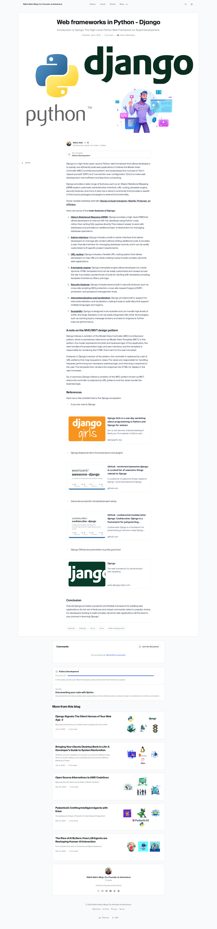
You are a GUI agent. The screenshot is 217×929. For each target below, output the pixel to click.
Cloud (102, 4)
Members (96, 909)
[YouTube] (110, 891)
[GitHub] (102, 891)
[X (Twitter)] (85, 142)
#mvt (101, 628)
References (28, 173)
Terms (122, 909)
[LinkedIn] (88, 142)
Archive (106, 909)
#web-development (116, 628)
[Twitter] (98, 891)
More (122, 4)
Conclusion (28, 177)
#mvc (92, 628)
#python (71, 628)
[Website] (114, 891)
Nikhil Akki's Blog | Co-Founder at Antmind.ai (42, 4)
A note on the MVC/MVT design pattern (34, 169)
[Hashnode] (118, 891)
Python (93, 4)
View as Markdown (127, 35)
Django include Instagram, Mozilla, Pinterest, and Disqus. (108, 202)
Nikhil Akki (78, 142)
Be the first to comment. (116, 655)
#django (82, 628)
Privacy (114, 909)
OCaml (113, 4)
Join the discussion (150, 646)
